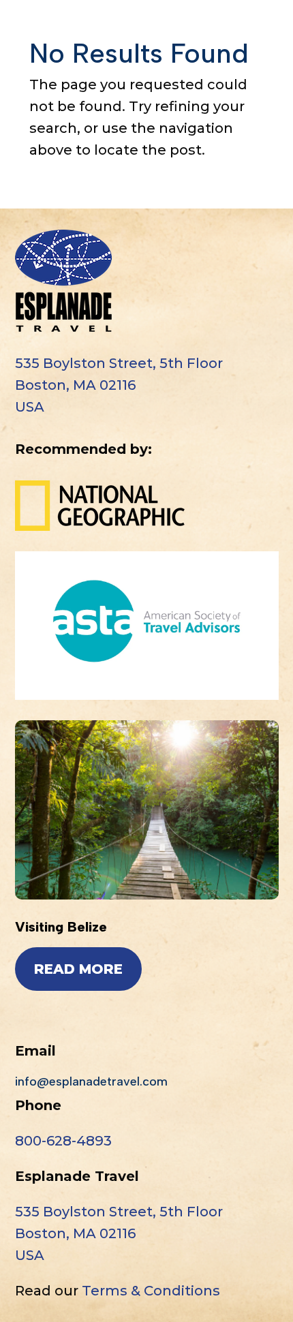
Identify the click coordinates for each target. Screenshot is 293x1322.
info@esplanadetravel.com (91, 1081)
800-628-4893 (63, 1141)
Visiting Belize (61, 927)
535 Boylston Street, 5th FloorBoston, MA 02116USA (119, 385)
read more (78, 969)
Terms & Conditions (151, 1290)
